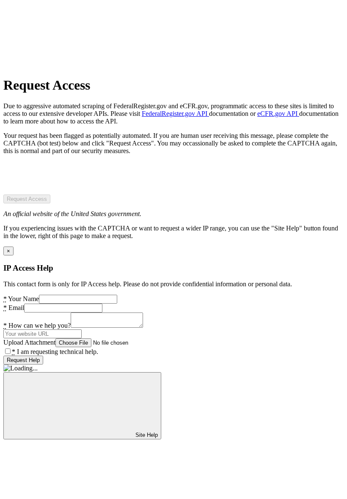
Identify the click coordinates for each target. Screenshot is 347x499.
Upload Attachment (29, 342)
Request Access (27, 199)
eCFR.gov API (278, 113)
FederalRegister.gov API (175, 113)
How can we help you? (37, 325)
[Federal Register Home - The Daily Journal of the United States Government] (66, 64)
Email (13, 307)
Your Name (21, 298)
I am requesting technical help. (55, 351)
